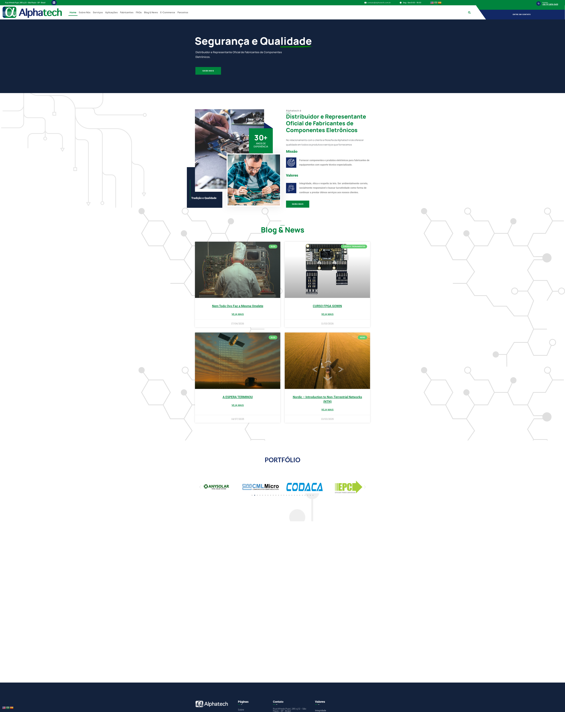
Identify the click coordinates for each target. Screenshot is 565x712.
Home (73, 12)
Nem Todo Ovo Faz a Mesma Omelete (237, 306)
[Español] (440, 2)
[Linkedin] (54, 2)
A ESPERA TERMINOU (238, 397)
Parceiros (182, 12)
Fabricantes (126, 12)
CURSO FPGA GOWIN (327, 306)
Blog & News (151, 12)
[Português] (436, 2)
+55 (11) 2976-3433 (550, 4)
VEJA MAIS (238, 314)
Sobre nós (84, 12)
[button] (469, 12)
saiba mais (210, 81)
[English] (432, 2)
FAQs (139, 12)
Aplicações (111, 12)
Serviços (98, 12)
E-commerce (167, 12)
